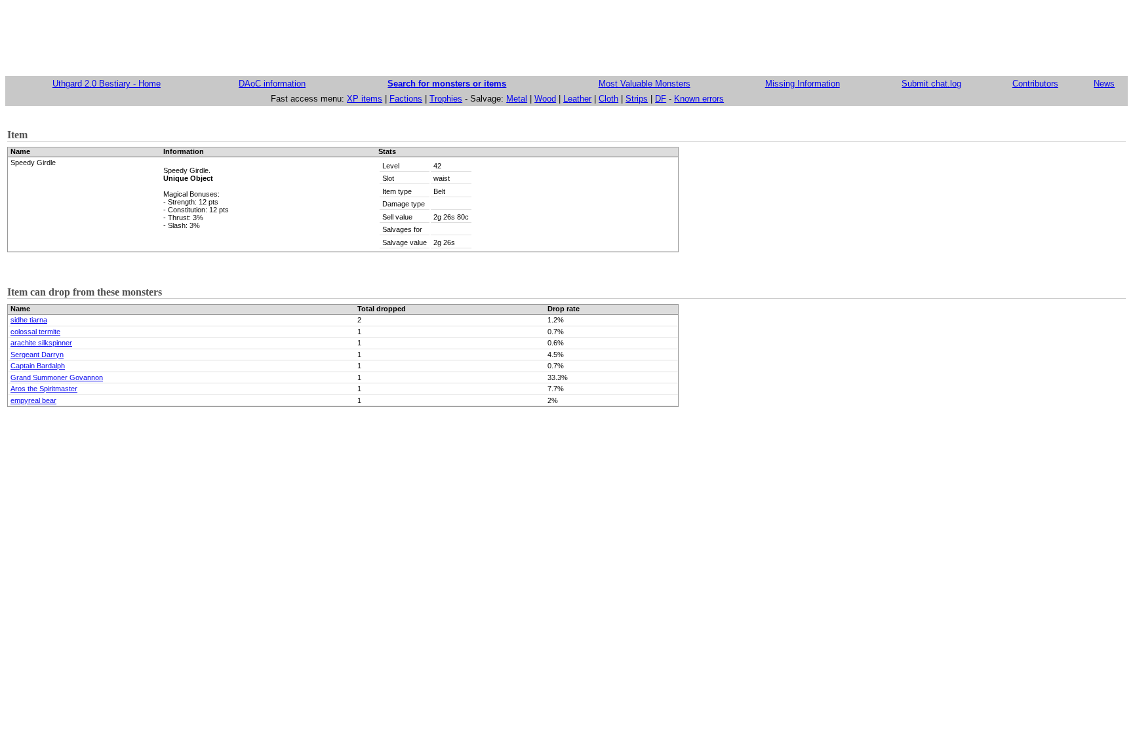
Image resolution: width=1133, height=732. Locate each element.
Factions (405, 99)
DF (660, 99)
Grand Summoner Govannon (56, 377)
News (1104, 83)
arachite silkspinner (41, 343)
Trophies (445, 99)
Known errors (699, 99)
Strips (637, 99)
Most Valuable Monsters (644, 83)
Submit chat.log (931, 83)
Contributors (1035, 83)
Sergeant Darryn (37, 354)
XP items (364, 99)
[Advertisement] (566, 34)
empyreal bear (33, 400)
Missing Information (802, 83)
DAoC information (272, 83)
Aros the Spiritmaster (43, 389)
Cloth (608, 99)
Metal (516, 99)
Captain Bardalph (37, 366)
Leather (577, 99)
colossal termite (35, 332)
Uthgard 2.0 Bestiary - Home (106, 83)
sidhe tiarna (28, 320)
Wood (545, 99)
